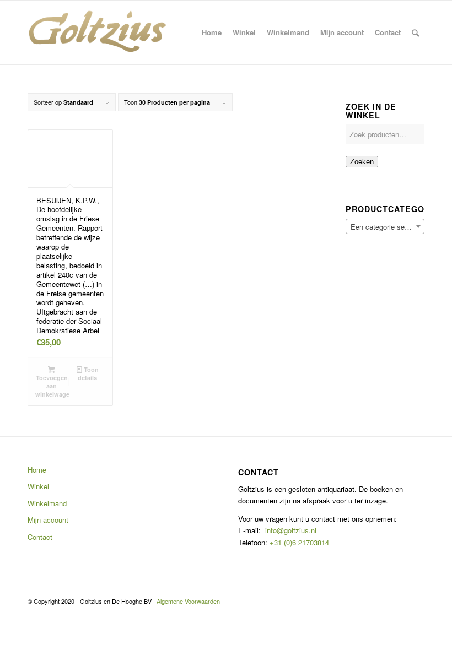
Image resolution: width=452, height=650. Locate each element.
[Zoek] (415, 32)
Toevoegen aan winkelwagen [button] (52, 385)
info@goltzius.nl (290, 530)
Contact (40, 537)
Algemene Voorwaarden (188, 601)
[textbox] (385, 227)
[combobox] (385, 226)
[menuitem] (211, 32)
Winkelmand (47, 503)
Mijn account (48, 519)
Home (37, 469)
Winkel (38, 486)
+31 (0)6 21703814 (298, 542)
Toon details (88, 373)
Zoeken (362, 162)
